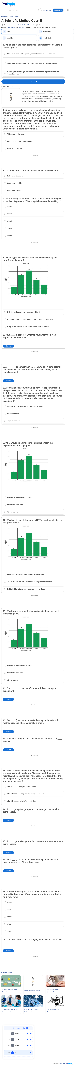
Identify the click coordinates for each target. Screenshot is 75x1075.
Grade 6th (32, 24)
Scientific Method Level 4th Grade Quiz (10, 991)
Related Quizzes (7, 972)
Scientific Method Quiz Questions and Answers (54, 991)
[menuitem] (47, 10)
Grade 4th (20, 24)
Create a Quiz (58, 10)
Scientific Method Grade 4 (32, 990)
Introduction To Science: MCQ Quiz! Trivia (31, 1011)
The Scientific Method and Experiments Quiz (10, 1011)
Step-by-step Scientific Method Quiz (54, 1011)
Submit (8, 346)
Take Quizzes (47, 10)
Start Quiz (33, 81)
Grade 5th (26, 24)
